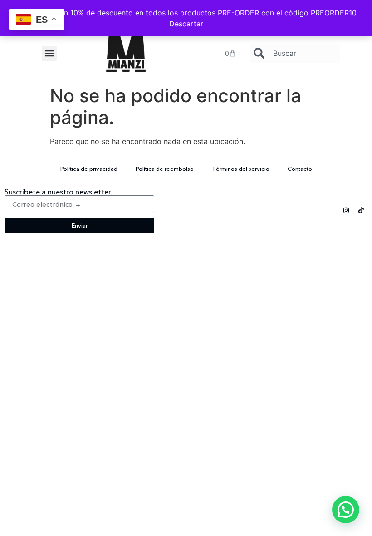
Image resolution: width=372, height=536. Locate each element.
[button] (49, 53)
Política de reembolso (165, 168)
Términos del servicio (240, 168)
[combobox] (295, 53)
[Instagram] (346, 210)
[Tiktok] (361, 210)
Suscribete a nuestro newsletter (58, 191)
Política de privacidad (88, 168)
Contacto (300, 168)
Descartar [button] (186, 23)
